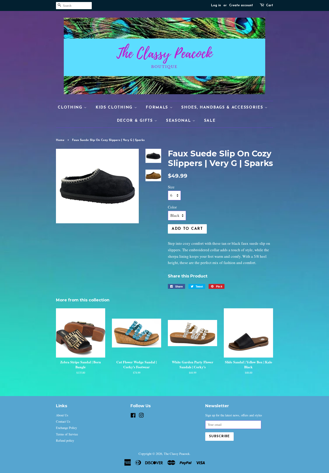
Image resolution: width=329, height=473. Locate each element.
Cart (269, 5)
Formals (158, 107)
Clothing (71, 107)
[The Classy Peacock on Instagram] (141, 416)
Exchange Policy (66, 428)
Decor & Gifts (136, 121)
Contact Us (63, 421)
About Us (62, 415)
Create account (241, 5)
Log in (216, 5)
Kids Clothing (115, 107)
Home (60, 140)
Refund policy (65, 440)
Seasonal (179, 121)
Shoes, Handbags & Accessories (223, 107)
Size (171, 187)
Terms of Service (67, 434)
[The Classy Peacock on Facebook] (133, 416)
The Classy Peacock (177, 454)
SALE (210, 121)
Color (172, 207)
